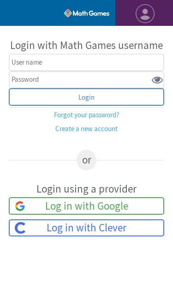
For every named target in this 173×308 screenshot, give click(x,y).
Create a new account (86, 129)
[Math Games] (86, 13)
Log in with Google (86, 206)
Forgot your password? (86, 115)
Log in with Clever (86, 228)
